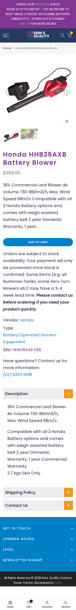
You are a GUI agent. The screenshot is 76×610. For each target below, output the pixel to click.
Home (7, 48)
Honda (27, 320)
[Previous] (9, 92)
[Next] (67, 92)
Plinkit (58, 583)
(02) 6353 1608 (17, 374)
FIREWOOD (42, 4)
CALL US (24, 24)
